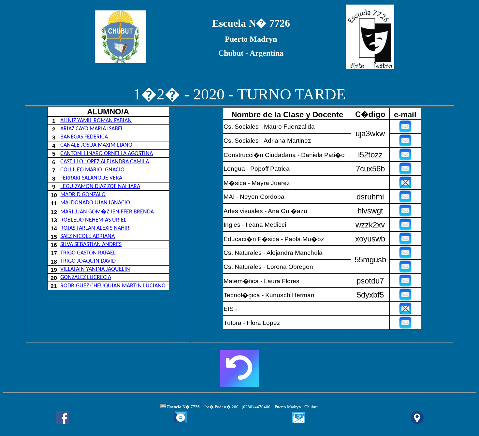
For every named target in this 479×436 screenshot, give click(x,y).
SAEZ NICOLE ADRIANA (87, 236)
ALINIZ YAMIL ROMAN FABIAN (96, 121)
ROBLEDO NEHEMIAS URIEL (93, 220)
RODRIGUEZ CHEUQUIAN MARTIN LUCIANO (113, 286)
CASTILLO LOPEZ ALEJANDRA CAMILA (104, 162)
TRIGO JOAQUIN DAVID (88, 261)
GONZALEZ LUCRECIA (85, 277)
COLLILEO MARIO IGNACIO (92, 170)
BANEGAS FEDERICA (84, 137)
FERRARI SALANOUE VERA (91, 178)
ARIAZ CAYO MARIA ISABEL (91, 129)
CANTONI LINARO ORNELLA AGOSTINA (106, 154)
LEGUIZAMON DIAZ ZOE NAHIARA (100, 186)
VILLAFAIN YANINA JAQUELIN (95, 269)
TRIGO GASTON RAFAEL (88, 253)
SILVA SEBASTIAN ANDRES (91, 244)
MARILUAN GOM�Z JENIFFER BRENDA (107, 212)
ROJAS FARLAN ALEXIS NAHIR (94, 228)
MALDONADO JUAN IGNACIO (95, 203)
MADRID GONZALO (83, 195)
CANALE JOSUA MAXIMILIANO (96, 145)
